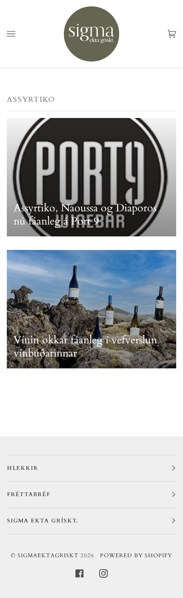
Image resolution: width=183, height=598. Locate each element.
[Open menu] (19, 34)
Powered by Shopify (136, 555)
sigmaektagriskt (48, 555)
